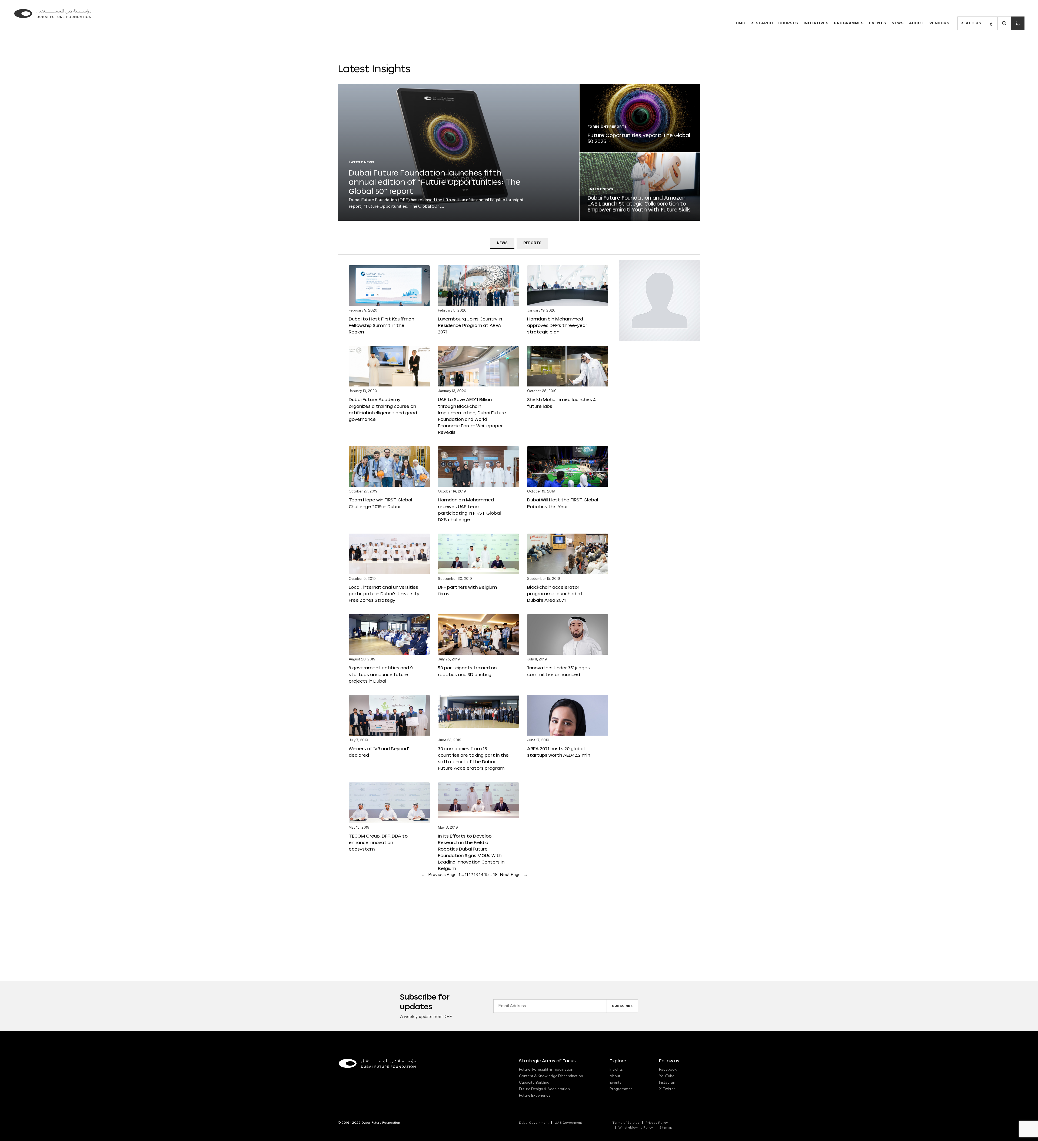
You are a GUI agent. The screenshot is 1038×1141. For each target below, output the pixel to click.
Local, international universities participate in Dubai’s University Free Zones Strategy (384, 593)
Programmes (849, 23)
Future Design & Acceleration (544, 1089)
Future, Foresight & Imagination (546, 1069)
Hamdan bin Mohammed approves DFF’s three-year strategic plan (557, 325)
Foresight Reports (607, 126)
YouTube (666, 1076)
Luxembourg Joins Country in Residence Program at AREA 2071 (470, 325)
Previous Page (439, 875)
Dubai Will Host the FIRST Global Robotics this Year (562, 503)
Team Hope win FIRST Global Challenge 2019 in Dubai (380, 503)
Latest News (361, 162)
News (897, 23)
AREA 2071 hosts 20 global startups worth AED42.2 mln (558, 752)
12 (471, 875)
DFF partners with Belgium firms (467, 590)
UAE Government (568, 1123)
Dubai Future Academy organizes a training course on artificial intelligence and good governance (383, 409)
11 (466, 875)
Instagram (668, 1082)
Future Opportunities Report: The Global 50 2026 (638, 138)
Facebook (668, 1069)
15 (486, 875)
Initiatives (816, 23)
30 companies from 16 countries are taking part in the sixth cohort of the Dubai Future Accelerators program (473, 758)
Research (761, 23)
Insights (616, 1069)
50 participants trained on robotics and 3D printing (467, 671)
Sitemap (665, 1127)
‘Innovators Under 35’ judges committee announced (558, 671)
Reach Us (970, 23)
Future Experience (535, 1095)
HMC (740, 23)
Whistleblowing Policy (635, 1127)
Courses (788, 23)
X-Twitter (667, 1089)
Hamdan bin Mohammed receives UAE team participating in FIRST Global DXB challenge (469, 509)
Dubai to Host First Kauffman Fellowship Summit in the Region (381, 325)
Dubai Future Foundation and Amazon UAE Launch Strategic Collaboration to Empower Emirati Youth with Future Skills (638, 203)
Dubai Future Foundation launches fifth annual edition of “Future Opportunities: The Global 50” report (434, 181)
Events (877, 23)
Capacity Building (534, 1082)
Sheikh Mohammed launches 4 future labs (561, 402)
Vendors (939, 23)
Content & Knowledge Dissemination (551, 1076)
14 (481, 875)
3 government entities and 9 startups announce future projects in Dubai (381, 674)
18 (495, 875)
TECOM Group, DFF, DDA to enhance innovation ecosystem (378, 842)
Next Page (514, 875)
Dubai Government (533, 1123)
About (916, 23)
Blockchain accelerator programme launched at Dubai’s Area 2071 (555, 593)
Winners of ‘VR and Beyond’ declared (379, 752)
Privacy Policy (657, 1123)
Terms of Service (625, 1123)
